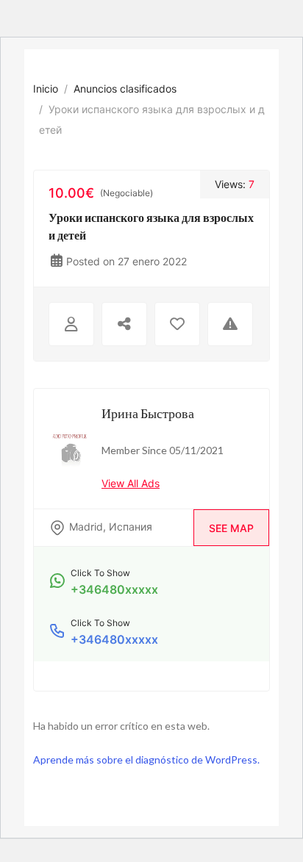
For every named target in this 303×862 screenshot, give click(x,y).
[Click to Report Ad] (230, 324)
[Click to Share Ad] (124, 324)
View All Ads (130, 483)
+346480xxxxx (114, 589)
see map (231, 528)
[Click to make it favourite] (177, 324)
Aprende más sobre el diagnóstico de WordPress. (146, 759)
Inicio (45, 88)
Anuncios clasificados (125, 88)
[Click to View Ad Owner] (71, 324)
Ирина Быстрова (147, 413)
